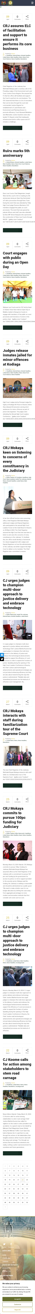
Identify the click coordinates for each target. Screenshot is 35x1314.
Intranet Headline (25, 55)
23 (27, 1180)
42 (5, 1198)
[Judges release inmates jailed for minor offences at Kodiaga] (17, 388)
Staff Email (6, 1258)
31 (9, 1189)
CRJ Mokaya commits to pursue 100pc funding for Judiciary (14, 817)
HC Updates (18, 477)
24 (5, 1184)
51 (18, 1202)
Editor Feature (10, 477)
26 (14, 1184)
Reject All (18, 1310)
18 (5, 1180)
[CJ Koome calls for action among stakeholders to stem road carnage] (17, 1100)
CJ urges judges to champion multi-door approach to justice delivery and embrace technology (16, 594)
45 (18, 1198)
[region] (17, 1297)
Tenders (5, 1261)
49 (9, 1202)
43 (9, 1198)
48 (5, 1202)
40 (22, 1193)
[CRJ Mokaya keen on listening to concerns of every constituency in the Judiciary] (17, 500)
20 (14, 1180)
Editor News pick (11, 614)
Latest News (6, 57)
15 (18, 1175)
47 (27, 1198)
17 (27, 1175)
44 (14, 1198)
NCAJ (4, 1280)
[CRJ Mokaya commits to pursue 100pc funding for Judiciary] (17, 850)
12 (5, 1175)
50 (14, 1202)
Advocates (6, 1268)
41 (27, 1193)
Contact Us (6, 1271)
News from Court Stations (22, 164)
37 (9, 1193)
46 (22, 1198)
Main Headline (14, 57)
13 (9, 1175)
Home (4, 1255)
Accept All (17, 1299)
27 (18, 1184)
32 (14, 1189)
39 (18, 1193)
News (20, 57)
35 (27, 1189)
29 (27, 1184)
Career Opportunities (10, 1265)
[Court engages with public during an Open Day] (17, 292)
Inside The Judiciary (20, 479)
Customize (17, 1304)
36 (5, 1193)
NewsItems (24, 59)
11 (27, 1170)
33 (18, 1189)
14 (14, 1175)
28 (22, 1184)
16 (22, 1175)
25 (9, 1184)
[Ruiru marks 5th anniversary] (17, 179)
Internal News (16, 55)
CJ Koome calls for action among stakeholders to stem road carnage (17, 1069)
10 (22, 1170)
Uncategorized (20, 962)
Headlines (9, 55)
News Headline (15, 59)
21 (18, 1180)
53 (27, 1202)
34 (22, 1189)
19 (9, 1180)
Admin (13, 53)
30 (5, 1189)
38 (14, 1193)
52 (22, 1202)
